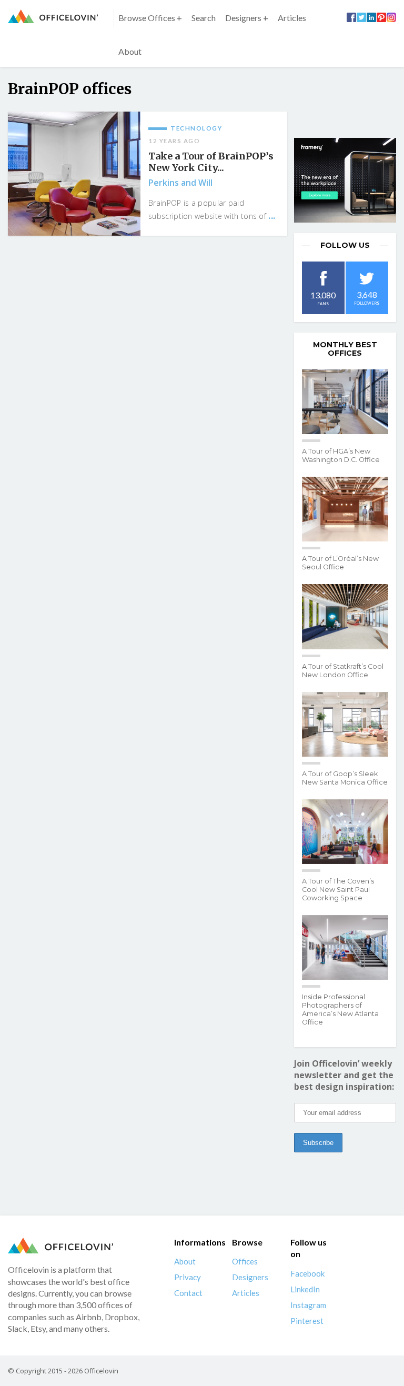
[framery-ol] (345, 180)
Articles (292, 18)
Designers (250, 1277)
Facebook (307, 1273)
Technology (196, 128)
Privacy (187, 1277)
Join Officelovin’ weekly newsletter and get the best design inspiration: (344, 1075)
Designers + (246, 18)
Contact (188, 1293)
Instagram (308, 1305)
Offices (245, 1261)
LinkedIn (305, 1289)
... (271, 216)
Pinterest (307, 1320)
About (130, 51)
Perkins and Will (180, 182)
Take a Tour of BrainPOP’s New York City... (211, 162)
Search (203, 18)
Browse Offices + (150, 18)
